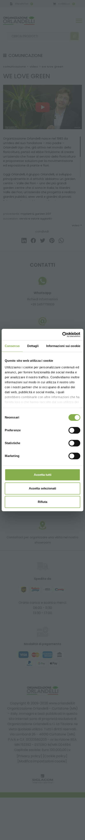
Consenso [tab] (12, 346)
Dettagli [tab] (33, 346)
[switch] (74, 430)
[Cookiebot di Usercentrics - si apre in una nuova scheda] (62, 334)
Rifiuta (42, 502)
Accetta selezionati (42, 488)
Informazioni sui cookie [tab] (63, 346)
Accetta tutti (42, 474)
